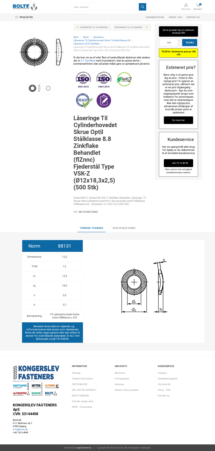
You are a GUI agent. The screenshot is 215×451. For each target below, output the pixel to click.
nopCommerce (83, 447)
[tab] (91, 228)
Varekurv (162, 373)
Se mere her (178, 120)
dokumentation (155, 17)
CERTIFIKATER (79, 384)
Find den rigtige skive (82, 401)
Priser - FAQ (175, 17)
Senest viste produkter (127, 390)
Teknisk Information (82, 378)
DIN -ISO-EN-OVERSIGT (84, 390)
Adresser (119, 384)
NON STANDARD (80, 395)
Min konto (186, 9)
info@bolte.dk (20, 429)
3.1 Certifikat (88, 60)
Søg (142, 7)
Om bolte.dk (164, 384)
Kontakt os (193, 17)
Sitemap (76, 373)
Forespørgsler (122, 378)
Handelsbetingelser (168, 378)
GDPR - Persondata (82, 407)
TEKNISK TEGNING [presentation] (91, 228)
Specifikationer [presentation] (124, 228)
